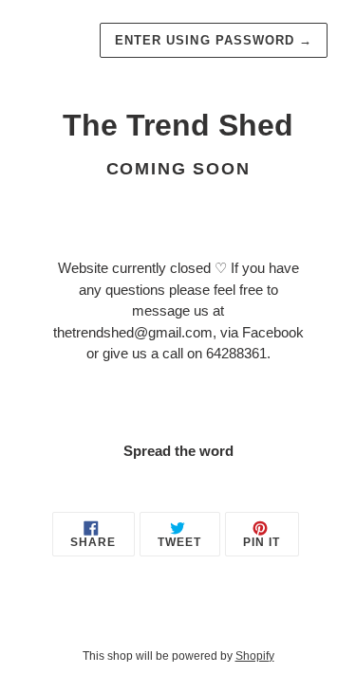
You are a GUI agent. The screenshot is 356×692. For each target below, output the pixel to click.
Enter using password (213, 40)
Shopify (254, 656)
